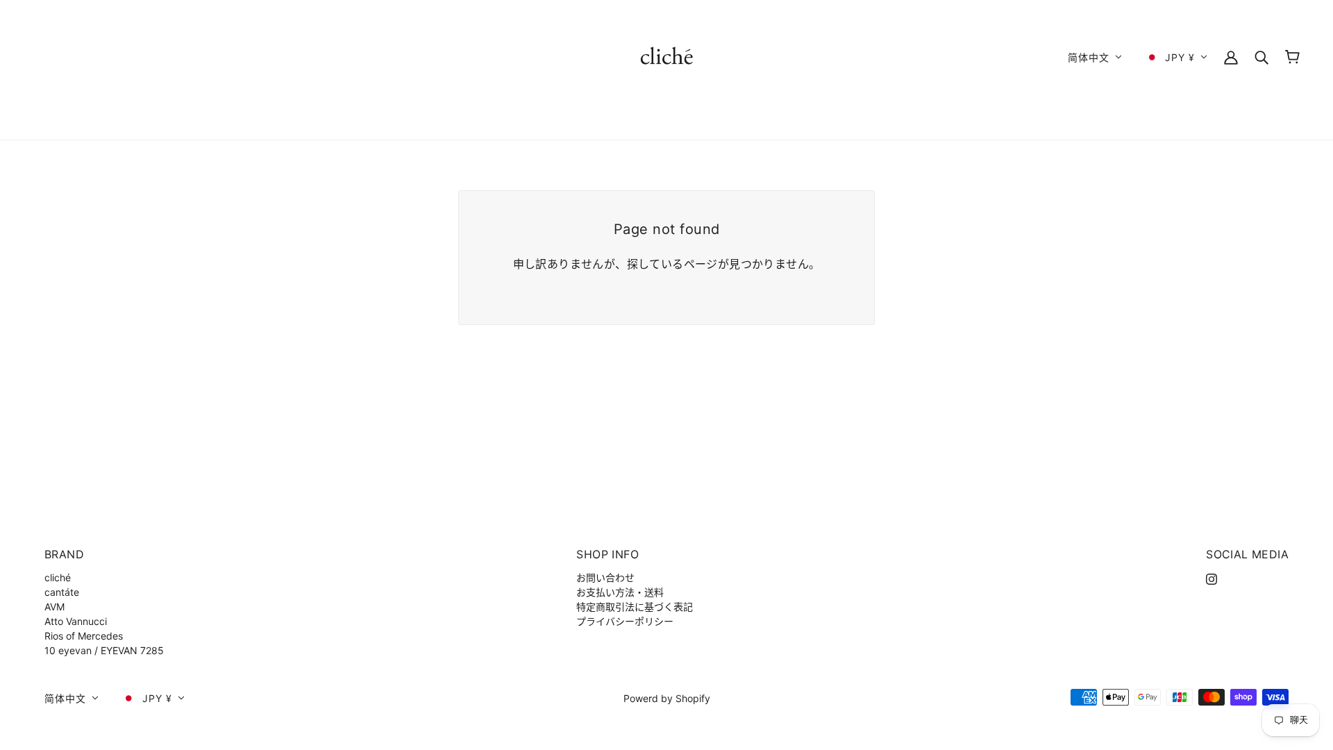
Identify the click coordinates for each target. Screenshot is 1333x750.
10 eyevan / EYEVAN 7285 (104, 650)
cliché (57, 577)
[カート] (1292, 57)
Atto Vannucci (75, 621)
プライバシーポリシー (624, 621)
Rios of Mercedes (83, 636)
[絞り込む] (1261, 56)
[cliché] (666, 56)
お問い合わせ (605, 577)
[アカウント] (1231, 56)
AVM (54, 606)
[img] (1211, 577)
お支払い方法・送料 (620, 592)
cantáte (61, 592)
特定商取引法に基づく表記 (634, 606)
